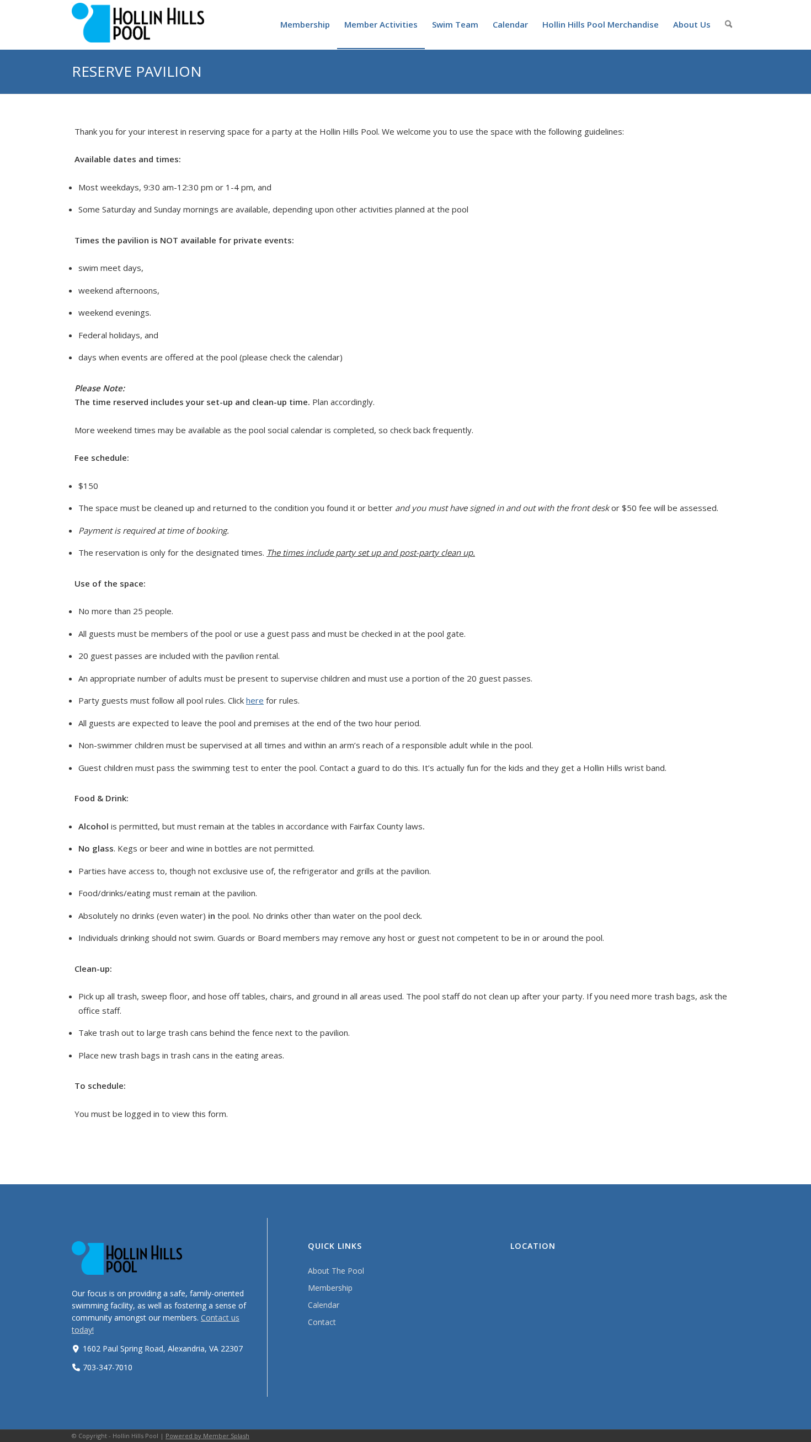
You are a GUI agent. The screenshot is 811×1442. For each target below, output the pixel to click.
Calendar (323, 1305)
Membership (330, 1288)
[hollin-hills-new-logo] (138, 22)
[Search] (728, 24)
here (255, 700)
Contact (322, 1322)
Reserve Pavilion (137, 71)
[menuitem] (305, 24)
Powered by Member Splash (207, 1436)
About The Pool (336, 1270)
